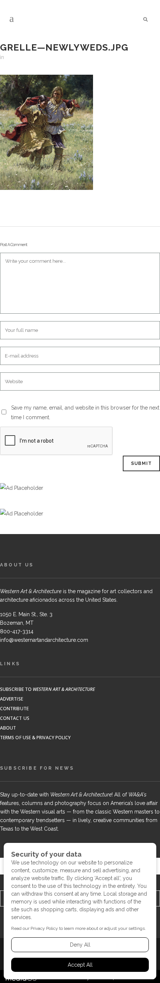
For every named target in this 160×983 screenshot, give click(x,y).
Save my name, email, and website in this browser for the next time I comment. (85, 412)
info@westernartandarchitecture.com (44, 640)
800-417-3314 (16, 631)
